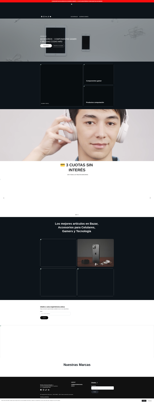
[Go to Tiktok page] (49, 16)
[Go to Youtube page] (50, 16)
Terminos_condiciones (44, 396)
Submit (44, 317)
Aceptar (144, 400)
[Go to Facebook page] (42, 16)
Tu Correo (93, 385)
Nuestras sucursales (58, 45)
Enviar (95, 391)
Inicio (67, 16)
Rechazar (150, 400)
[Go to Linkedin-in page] (46, 16)
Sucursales (74, 16)
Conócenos (46, 45)
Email (41, 311)
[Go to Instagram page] (44, 16)
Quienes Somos (83, 16)
